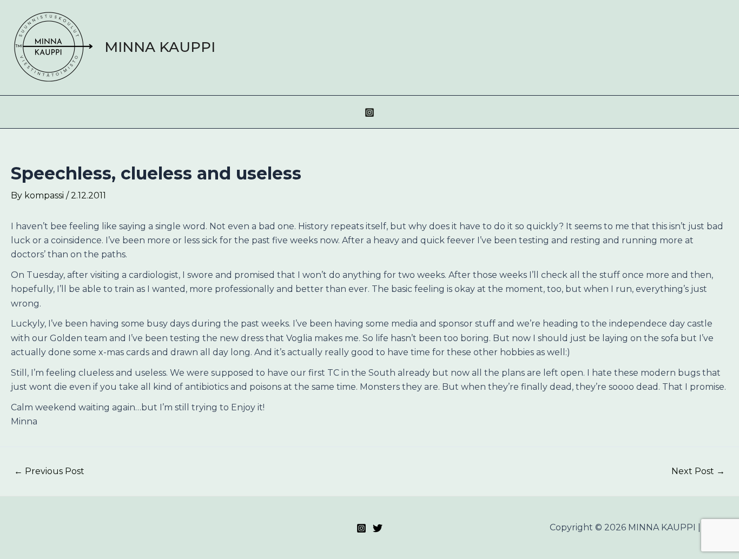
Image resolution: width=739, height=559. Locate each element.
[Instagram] (369, 112)
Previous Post (49, 471)
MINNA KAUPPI (159, 47)
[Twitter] (377, 528)
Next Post (698, 471)
